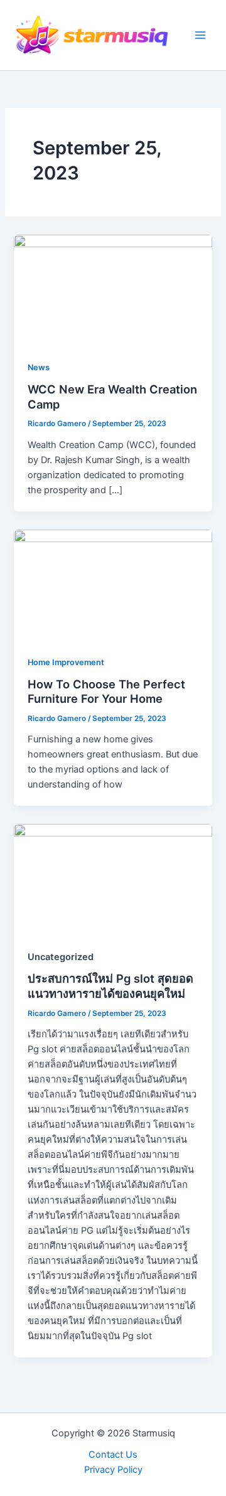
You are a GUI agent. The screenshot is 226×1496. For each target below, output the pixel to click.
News (39, 367)
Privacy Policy (113, 1469)
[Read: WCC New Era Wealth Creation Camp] (113, 290)
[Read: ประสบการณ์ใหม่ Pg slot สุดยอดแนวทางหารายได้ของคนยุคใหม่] (113, 879)
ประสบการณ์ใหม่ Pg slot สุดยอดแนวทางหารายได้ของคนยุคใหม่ (110, 985)
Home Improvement (66, 662)
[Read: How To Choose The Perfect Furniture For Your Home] (113, 584)
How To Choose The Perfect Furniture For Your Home (106, 691)
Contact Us (113, 1454)
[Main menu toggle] (200, 35)
